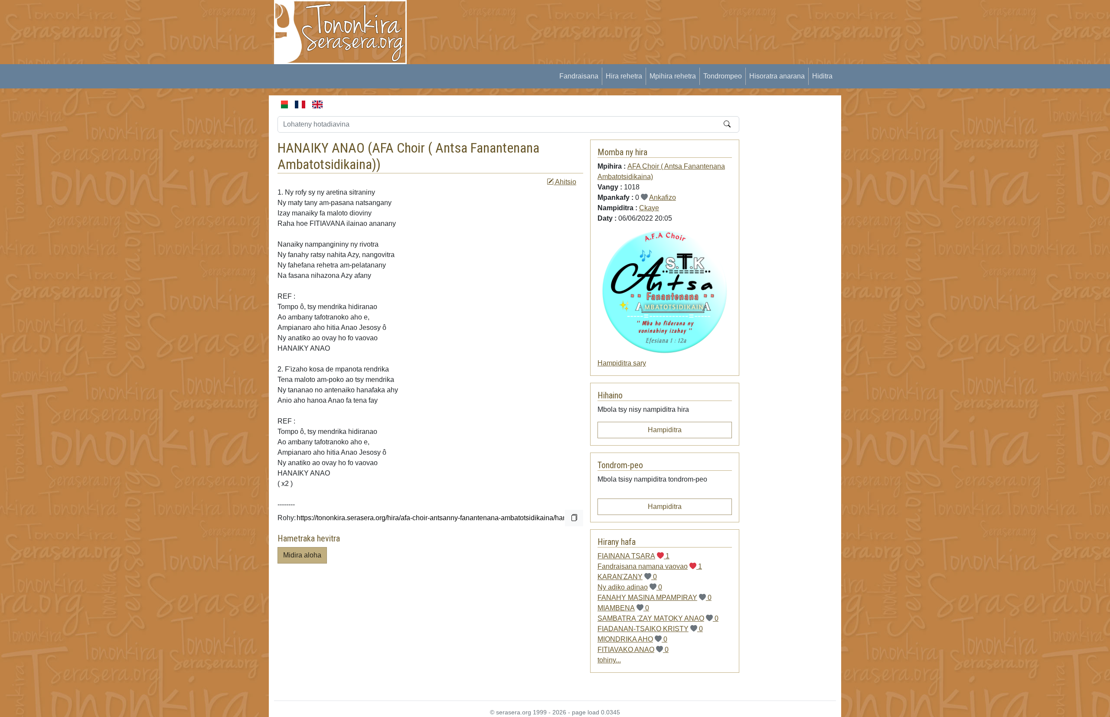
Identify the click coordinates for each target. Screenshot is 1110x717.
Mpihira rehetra (673, 76)
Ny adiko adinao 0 (629, 587)
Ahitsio (565, 182)
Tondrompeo (722, 76)
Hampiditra (665, 429)
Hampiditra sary (621, 363)
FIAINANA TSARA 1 (633, 556)
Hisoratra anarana (777, 76)
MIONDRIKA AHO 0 (632, 639)
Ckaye (649, 208)
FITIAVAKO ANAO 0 (633, 649)
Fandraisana (578, 76)
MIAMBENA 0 (623, 608)
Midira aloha (302, 555)
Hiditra (822, 76)
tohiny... (609, 660)
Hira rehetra (624, 76)
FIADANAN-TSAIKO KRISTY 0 (650, 628)
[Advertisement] (575, 19)
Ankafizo (662, 197)
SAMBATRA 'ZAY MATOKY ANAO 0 (657, 618)
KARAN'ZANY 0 (627, 576)
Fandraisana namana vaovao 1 (649, 566)
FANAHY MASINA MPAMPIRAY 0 (654, 597)
